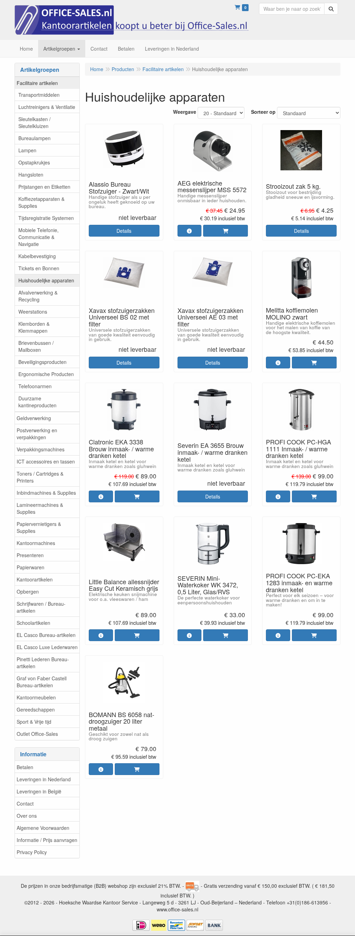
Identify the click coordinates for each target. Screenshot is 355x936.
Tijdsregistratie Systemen (46, 217)
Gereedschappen (36, 709)
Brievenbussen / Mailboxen (36, 346)
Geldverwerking (34, 418)
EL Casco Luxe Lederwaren (47, 647)
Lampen (27, 150)
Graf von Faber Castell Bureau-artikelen (42, 682)
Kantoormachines (36, 542)
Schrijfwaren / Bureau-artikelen (41, 607)
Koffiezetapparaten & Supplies (41, 202)
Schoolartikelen (33, 622)
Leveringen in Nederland (44, 779)
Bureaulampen (34, 138)
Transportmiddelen (39, 94)
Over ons (27, 815)
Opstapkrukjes (34, 162)
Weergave (184, 111)
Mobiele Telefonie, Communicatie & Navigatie (38, 237)
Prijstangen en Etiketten (44, 186)
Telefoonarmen (35, 386)
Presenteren (30, 555)
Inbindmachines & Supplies (46, 492)
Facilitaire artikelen (37, 82)
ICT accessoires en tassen (46, 461)
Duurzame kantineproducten (37, 402)
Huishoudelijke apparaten (46, 280)
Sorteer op (263, 111)
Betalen (25, 767)
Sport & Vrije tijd (34, 721)
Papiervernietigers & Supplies (39, 527)
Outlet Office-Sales (37, 733)
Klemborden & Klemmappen (34, 327)
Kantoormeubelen (36, 697)
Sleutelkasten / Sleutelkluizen (34, 122)
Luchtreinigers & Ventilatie (46, 106)
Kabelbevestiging (37, 256)
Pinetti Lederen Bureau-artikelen (43, 663)
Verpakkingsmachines (40, 449)
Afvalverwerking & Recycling (38, 296)
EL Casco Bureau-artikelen (46, 634)
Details (123, 230)
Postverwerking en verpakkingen (37, 434)
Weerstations (32, 311)
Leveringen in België (39, 791)
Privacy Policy (32, 852)
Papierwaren (30, 567)
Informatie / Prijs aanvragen (47, 839)
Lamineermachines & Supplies (40, 508)
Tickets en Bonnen (38, 268)
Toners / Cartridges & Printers (40, 477)
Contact (25, 803)
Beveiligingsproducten (42, 361)
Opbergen (28, 591)
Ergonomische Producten (46, 374)
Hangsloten (30, 174)
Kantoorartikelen (35, 579)
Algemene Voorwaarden (43, 827)
